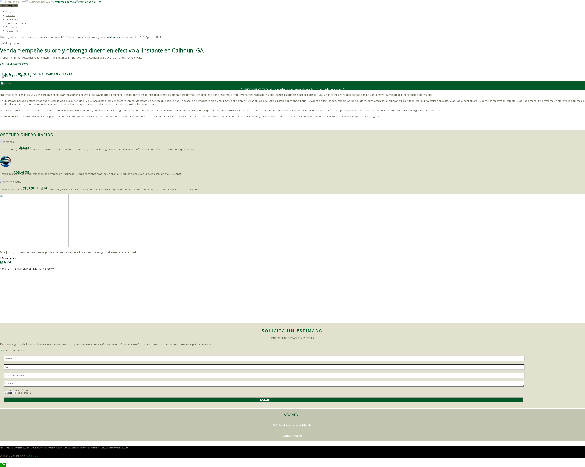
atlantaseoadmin (119, 37)
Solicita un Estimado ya (14, 63)
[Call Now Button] (3, 465)
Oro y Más (11, 11)
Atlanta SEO (34, 456)
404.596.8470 (12, 30)
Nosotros (10, 15)
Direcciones (11, 27)
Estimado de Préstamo (16, 23)
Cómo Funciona (13, 19)
